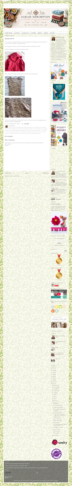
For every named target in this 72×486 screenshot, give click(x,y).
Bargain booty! (56, 403)
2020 (53, 367)
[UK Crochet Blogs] (59, 265)
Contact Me (52, 33)
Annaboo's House (60, 37)
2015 (53, 376)
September (56, 390)
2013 (53, 380)
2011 (53, 383)
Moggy (56, 188)
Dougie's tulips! (56, 417)
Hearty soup (55, 432)
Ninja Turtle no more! (57, 412)
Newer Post (8, 173)
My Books (40, 33)
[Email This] (24, 123)
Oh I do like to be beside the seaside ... (59, 410)
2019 (53, 368)
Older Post (46, 173)
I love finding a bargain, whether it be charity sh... (60, 425)
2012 (53, 381)
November (56, 387)
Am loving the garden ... (58, 405)
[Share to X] (26, 123)
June (55, 396)
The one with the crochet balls (60, 180)
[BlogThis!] (25, 123)
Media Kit (46, 33)
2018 (53, 370)
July (55, 394)
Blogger (56, 480)
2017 (53, 372)
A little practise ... (57, 431)
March (55, 402)
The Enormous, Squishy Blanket (60, 172)
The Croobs (57, 358)
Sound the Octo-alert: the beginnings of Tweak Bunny (59, 414)
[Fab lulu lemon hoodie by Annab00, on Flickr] (18, 71)
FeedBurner (61, 245)
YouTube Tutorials (8, 33)
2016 (53, 374)
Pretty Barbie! (56, 422)
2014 (53, 378)
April (55, 400)
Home (27, 173)
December (56, 385)
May (55, 398)
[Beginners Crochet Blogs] (59, 280)
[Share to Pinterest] (28, 123)
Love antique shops (57, 418)
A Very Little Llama (55, 204)
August (55, 392)
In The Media (33, 33)
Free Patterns (17, 33)
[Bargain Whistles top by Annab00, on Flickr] (18, 95)
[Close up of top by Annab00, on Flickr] (18, 117)
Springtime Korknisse (57, 420)
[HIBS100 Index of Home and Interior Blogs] (9, 476)
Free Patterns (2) (25, 33)
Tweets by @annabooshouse (57, 331)
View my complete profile (56, 59)
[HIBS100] (7, 477)
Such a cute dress (57, 429)
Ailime (48, 480)
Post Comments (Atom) (15, 176)
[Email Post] (22, 123)
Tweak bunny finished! (58, 407)
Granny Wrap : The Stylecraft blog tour (59, 353)
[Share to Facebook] (27, 123)
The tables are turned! (58, 427)
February (56, 435)
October (55, 389)
